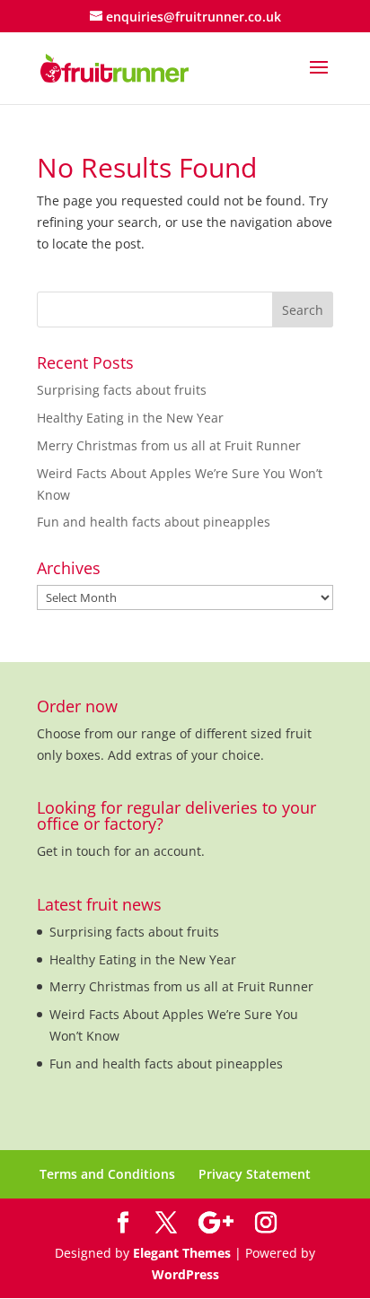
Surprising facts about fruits (122, 389)
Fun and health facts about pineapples (153, 521)
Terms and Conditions (107, 1173)
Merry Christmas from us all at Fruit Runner (169, 445)
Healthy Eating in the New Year (130, 417)
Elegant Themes (182, 1252)
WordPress (185, 1274)
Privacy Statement (254, 1173)
